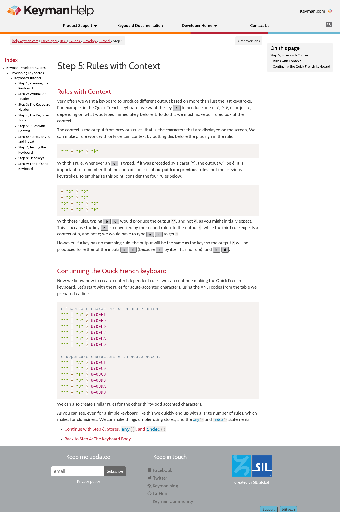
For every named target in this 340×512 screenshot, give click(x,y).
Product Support (77, 25)
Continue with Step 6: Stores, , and (115, 429)
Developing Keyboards (27, 73)
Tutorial (105, 41)
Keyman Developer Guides (26, 68)
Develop (90, 41)
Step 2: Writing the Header (32, 96)
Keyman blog (165, 486)
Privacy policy (88, 481)
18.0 (63, 41)
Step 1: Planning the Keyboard (33, 86)
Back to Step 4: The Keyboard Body (98, 439)
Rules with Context (287, 61)
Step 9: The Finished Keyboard (33, 166)
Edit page (288, 509)
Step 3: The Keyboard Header (34, 107)
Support (269, 509)
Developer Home (197, 25)
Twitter (160, 478)
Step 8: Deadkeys (31, 158)
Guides (75, 41)
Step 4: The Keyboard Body (34, 118)
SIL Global (261, 483)
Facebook (162, 470)
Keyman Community (173, 501)
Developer (49, 41)
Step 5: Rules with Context (31, 128)
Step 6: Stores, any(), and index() (34, 139)
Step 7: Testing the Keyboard (32, 150)
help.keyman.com (25, 41)
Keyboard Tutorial (27, 78)
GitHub (160, 493)
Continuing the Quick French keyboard (301, 67)
